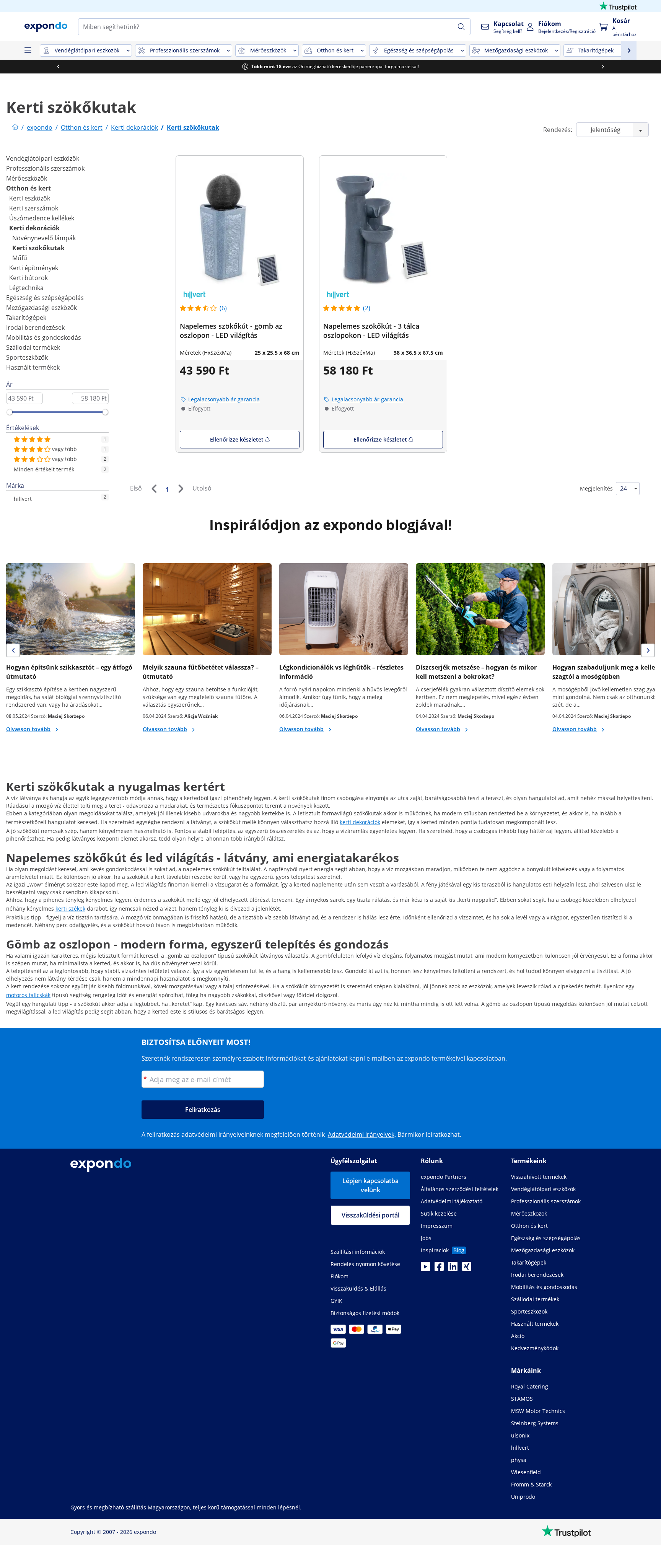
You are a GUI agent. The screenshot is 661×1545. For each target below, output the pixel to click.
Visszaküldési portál (370, 1215)
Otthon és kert (28, 188)
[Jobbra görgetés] (603, 67)
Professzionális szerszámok (45, 168)
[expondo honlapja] (15, 127)
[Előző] (154, 488)
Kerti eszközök (29, 198)
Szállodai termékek (33, 347)
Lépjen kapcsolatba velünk (370, 1185)
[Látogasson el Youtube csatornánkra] (425, 1269)
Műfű (19, 258)
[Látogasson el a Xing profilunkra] (466, 1269)
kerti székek (70, 908)
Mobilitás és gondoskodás (43, 337)
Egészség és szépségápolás (45, 297)
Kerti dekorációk (34, 228)
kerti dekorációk (360, 822)
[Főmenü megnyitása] (27, 50)
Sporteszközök (27, 357)
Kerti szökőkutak (38, 248)
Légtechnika (26, 288)
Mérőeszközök (26, 178)
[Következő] (180, 488)
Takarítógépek (26, 317)
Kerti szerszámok (33, 208)
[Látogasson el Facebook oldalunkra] (439, 1269)
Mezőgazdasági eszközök (41, 307)
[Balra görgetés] (58, 67)
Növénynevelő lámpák (44, 238)
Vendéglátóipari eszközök (42, 158)
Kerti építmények (33, 268)
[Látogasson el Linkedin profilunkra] (452, 1269)
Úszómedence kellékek (41, 218)
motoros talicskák (28, 995)
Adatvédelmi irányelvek (361, 1134)
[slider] (9, 412)
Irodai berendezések (35, 327)
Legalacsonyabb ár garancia (224, 399)
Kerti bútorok (28, 278)
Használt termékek (33, 367)
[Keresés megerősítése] (461, 26)
